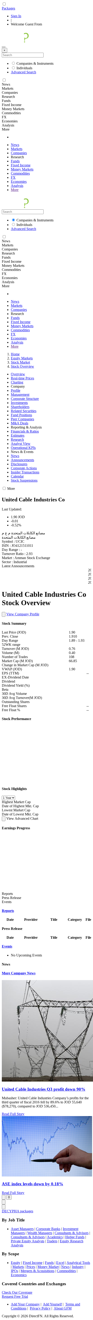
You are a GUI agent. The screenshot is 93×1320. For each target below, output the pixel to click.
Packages (8, 8)
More (15, 190)
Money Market (48, 1267)
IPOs (14, 1271)
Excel (60, 1263)
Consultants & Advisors (71, 1233)
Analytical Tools (78, 1263)
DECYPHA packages (17, 1211)
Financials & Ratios (25, 431)
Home (15, 354)
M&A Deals (19, 423)
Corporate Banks (48, 1229)
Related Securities (23, 411)
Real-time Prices (22, 378)
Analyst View (20, 444)
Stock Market (20, 362)
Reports (8, 911)
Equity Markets (22, 358)
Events (7, 946)
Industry (78, 1267)
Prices (30, 1267)
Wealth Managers (39, 1233)
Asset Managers (22, 1229)
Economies (19, 181)
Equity (15, 1263)
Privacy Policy (40, 1308)
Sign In (16, 16)
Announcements (22, 460)
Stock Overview (22, 366)
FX (13, 177)
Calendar (17, 476)
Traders (52, 1241)
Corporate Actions (24, 468)
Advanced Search (23, 72)
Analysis (17, 186)
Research (17, 439)
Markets (16, 149)
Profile (15, 390)
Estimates (17, 435)
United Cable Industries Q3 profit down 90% (43, 1089)
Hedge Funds (74, 1237)
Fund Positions (21, 415)
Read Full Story (13, 1114)
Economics (19, 1275)
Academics (55, 1237)
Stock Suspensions (24, 480)
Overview (18, 374)
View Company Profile (22, 614)
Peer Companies (22, 419)
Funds (15, 161)
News (15, 145)
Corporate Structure (25, 399)
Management (20, 394)
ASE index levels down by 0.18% (32, 1183)
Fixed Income (20, 165)
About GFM (63, 1308)
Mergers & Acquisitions (37, 1271)
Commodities (20, 173)
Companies (19, 153)
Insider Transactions (25, 472)
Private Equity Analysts (27, 1241)
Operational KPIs (23, 448)
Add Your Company (25, 1304)
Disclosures (19, 464)
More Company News (18, 973)
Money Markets (22, 169)
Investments (19, 403)
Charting (17, 382)
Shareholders (20, 407)
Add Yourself (52, 1304)
